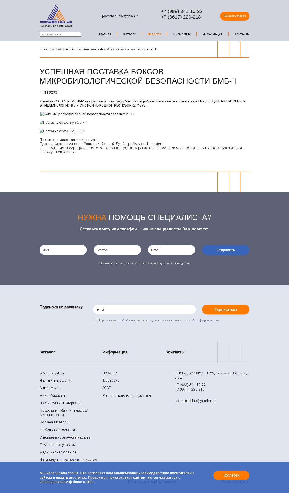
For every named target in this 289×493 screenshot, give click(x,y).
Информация (212, 34)
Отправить (226, 250)
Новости (154, 34)
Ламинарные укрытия (58, 445)
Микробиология (53, 395)
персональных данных (177, 263)
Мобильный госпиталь (59, 430)
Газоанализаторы (54, 422)
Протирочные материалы (61, 403)
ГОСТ (107, 388)
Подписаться (226, 309)
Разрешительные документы (127, 395)
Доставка (111, 380)
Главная (105, 34)
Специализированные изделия (65, 437)
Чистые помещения (56, 380)
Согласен (231, 475)
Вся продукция (52, 373)
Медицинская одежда (58, 452)
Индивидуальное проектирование (68, 460)
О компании (182, 34)
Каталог (129, 34)
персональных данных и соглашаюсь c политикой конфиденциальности (177, 320)
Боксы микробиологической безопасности (64, 412)
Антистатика (50, 388)
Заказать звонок (235, 16)
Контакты (242, 34)
